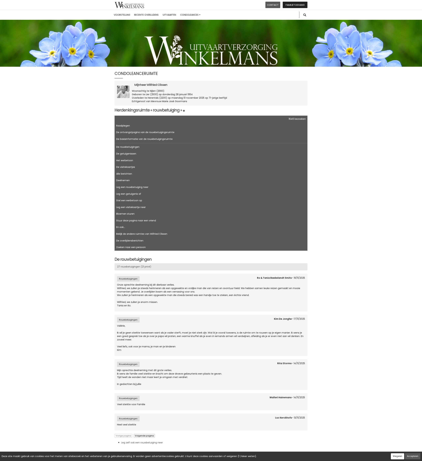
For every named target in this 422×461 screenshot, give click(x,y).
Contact (273, 5)
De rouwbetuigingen (127, 147)
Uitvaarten (169, 14)
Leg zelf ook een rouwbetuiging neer (142, 442)
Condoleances (189, 14)
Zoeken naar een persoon (131, 247)
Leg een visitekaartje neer (131, 207)
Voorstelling (122, 14)
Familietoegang (295, 5)
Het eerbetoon (124, 160)
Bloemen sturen (125, 213)
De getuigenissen (126, 153)
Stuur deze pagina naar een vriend (136, 220)
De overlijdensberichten (129, 240)
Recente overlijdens (146, 14)
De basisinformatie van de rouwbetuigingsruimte (144, 139)
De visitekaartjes (125, 167)
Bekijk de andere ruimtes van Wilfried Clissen (141, 234)
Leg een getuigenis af (128, 194)
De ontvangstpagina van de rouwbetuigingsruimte (145, 132)
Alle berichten (124, 173)
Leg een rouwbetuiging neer (132, 187)
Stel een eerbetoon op (129, 200)
